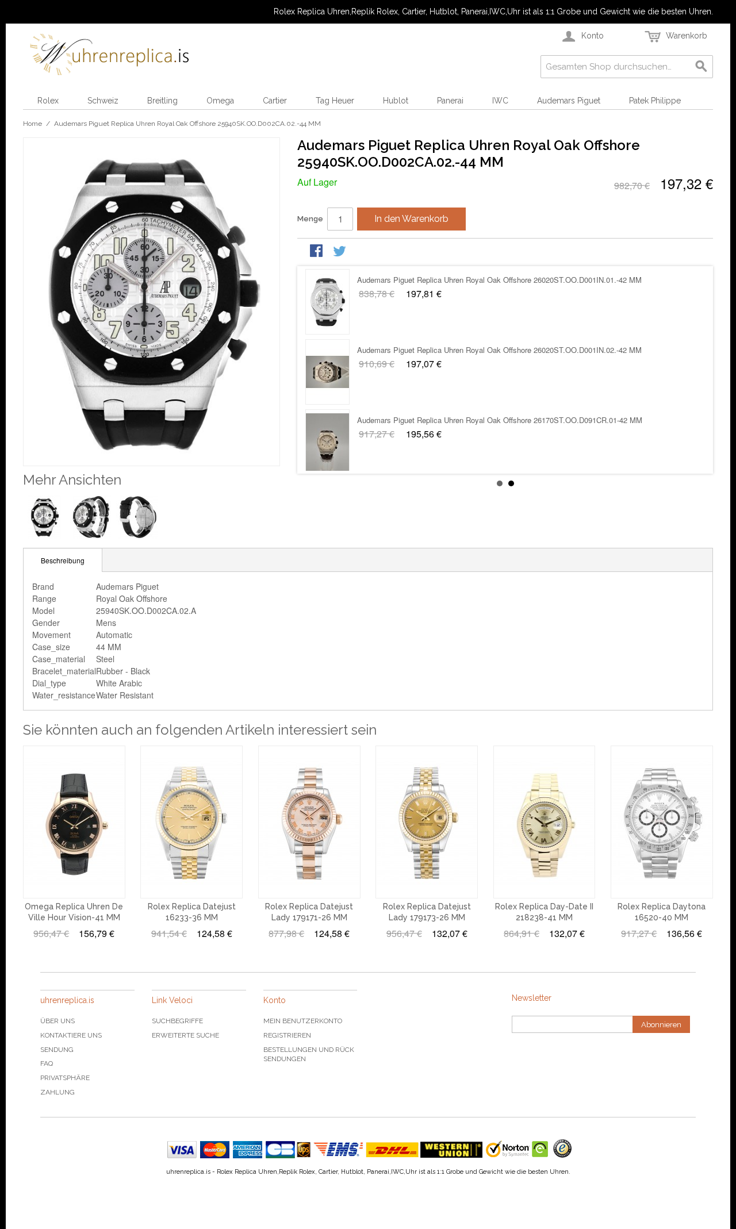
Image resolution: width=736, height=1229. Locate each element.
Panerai (450, 100)
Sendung (57, 1050)
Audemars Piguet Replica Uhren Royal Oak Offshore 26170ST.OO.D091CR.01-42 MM (499, 279)
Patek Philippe (655, 100)
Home (32, 124)
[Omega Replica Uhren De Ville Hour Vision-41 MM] (74, 822)
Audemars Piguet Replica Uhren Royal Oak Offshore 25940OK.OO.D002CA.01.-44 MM (501, 349)
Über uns (57, 1021)
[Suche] (701, 66)
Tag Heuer (335, 100)
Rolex (48, 100)
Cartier (275, 100)
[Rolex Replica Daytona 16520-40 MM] (662, 822)
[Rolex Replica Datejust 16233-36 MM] (191, 822)
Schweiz (102, 100)
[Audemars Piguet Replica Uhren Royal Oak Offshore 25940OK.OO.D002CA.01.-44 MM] (327, 372)
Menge (310, 218)
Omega (220, 100)
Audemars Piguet (568, 100)
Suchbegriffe (177, 1021)
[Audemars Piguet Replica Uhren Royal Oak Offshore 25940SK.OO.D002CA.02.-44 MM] (327, 442)
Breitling (162, 100)
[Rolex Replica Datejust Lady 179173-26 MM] (426, 822)
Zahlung (57, 1092)
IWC (500, 100)
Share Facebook (317, 251)
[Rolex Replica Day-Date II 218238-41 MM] (544, 822)
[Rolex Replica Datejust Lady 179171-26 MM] (309, 822)
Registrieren (287, 1035)
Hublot (395, 100)
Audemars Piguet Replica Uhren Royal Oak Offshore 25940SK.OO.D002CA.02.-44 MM (501, 419)
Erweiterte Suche (185, 1035)
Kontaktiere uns (71, 1035)
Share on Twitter (340, 251)
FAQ (46, 1063)
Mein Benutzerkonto (302, 1021)
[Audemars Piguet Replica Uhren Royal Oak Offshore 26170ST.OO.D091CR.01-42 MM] (327, 302)
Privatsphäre (65, 1078)
